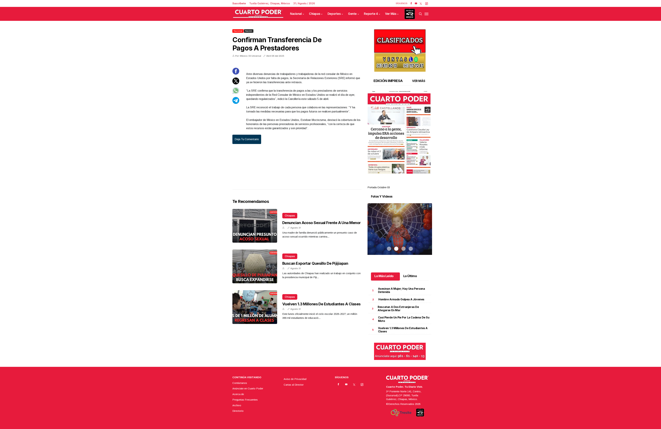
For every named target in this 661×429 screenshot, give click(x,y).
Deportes (334, 13)
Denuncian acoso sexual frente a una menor (321, 222)
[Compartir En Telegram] (235, 102)
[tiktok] (426, 3)
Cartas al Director (294, 384)
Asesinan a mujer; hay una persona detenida (401, 290)
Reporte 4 (371, 13)
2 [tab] (396, 183)
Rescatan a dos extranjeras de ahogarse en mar (398, 308)
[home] (258, 14)
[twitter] (421, 3)
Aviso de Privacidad (295, 379)
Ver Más (390, 13)
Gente (352, 13)
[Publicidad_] (400, 49)
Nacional (296, 13)
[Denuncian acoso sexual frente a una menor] (254, 226)
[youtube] (416, 3)
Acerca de (238, 394)
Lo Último (410, 276)
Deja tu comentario (247, 139)
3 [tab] (403, 183)
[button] (400, 132)
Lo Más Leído (384, 276)
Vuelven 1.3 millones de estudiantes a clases (321, 304)
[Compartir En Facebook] (235, 73)
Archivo (236, 405)
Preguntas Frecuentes (245, 399)
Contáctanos (239, 382)
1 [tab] (389, 183)
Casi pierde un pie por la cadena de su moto (403, 319)
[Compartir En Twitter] (235, 83)
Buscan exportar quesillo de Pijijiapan (315, 263)
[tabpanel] (400, 140)
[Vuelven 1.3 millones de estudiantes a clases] (254, 307)
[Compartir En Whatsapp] (235, 93)
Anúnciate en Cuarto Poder (247, 388)
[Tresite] (401, 413)
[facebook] (411, 3)
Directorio (238, 410)
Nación (248, 31)
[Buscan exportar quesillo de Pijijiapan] (254, 266)
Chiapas (314, 13)
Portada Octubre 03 (379, 187)
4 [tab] (411, 183)
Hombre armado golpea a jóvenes (401, 299)
